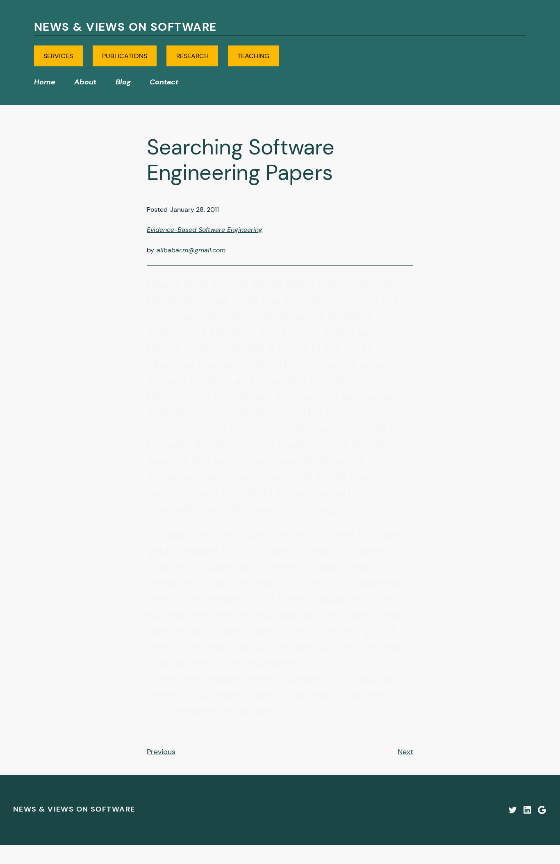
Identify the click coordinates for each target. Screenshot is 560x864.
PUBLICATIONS (124, 56)
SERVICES (58, 56)
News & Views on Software (125, 26)
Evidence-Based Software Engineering (204, 229)
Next (405, 752)
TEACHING (253, 56)
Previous (161, 752)
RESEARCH (192, 56)
